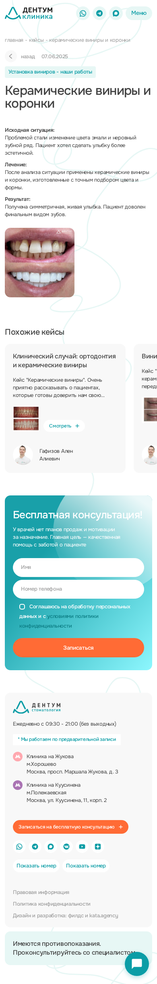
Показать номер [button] (36, 865)
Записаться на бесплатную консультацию (67, 827)
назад (28, 56)
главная (14, 40)
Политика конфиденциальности (52, 903)
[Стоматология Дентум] (28, 13)
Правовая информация (41, 892)
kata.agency (103, 915)
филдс (76, 915)
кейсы (36, 40)
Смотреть (60, 426)
